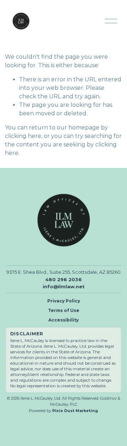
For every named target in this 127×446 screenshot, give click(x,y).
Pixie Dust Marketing (75, 410)
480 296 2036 (63, 279)
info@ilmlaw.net (64, 286)
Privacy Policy (63, 300)
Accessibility (63, 320)
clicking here (23, 136)
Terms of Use (63, 310)
